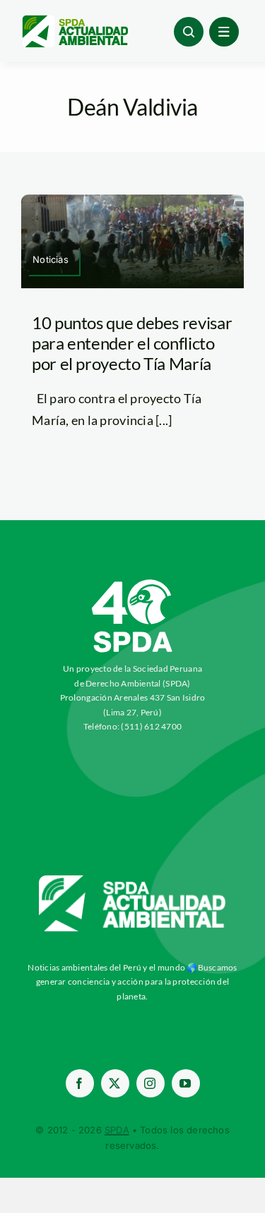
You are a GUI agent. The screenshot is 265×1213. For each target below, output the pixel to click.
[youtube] (186, 1083)
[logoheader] (74, 20)
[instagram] (150, 1083)
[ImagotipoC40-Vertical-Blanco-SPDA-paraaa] (132, 583)
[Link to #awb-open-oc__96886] (189, 32)
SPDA (117, 1129)
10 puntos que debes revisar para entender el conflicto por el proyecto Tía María (132, 343)
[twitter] (115, 1083)
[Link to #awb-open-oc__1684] (224, 32)
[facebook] (80, 1083)
